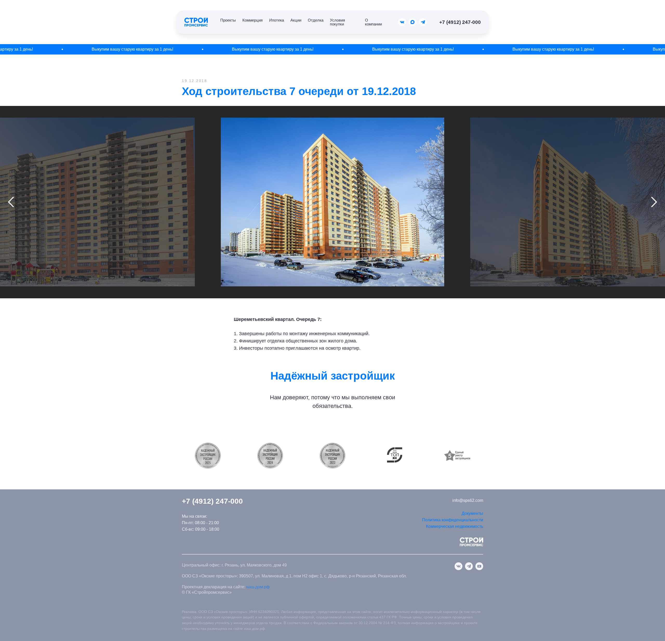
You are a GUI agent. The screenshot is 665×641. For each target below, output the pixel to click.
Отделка (315, 20)
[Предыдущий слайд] (11, 202)
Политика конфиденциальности (452, 520)
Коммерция (252, 20)
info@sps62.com (467, 500)
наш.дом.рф (258, 587)
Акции (295, 20)
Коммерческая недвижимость (454, 526)
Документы (472, 513)
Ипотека (276, 20)
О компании (373, 22)
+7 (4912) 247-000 (460, 22)
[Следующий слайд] (654, 202)
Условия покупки (337, 22)
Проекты (228, 20)
